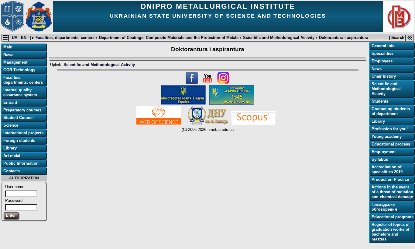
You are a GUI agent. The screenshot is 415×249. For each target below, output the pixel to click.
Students (380, 101)
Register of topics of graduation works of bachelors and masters (391, 231)
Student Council (18, 117)
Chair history (384, 76)
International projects (23, 133)
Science (10, 125)
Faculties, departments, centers (65, 37)
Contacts (11, 171)
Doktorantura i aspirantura (343, 37)
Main (7, 47)
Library (10, 148)
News (8, 54)
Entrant (10, 102)
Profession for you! (390, 129)
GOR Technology (19, 70)
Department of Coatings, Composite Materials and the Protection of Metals (169, 37)
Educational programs (392, 217)
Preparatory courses (22, 110)
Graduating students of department (391, 111)
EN (24, 37)
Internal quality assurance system (20, 92)
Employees (382, 61)
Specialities (382, 53)
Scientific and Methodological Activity (279, 37)
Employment (384, 151)
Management (15, 62)
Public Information (21, 163)
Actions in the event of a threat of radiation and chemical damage (392, 192)
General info (383, 46)
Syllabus (380, 159)
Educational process (391, 144)
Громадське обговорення (384, 207)
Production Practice (390, 179)
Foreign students (19, 140)
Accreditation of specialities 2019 (387, 169)
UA (15, 37)
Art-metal (11, 155)
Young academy (387, 136)
